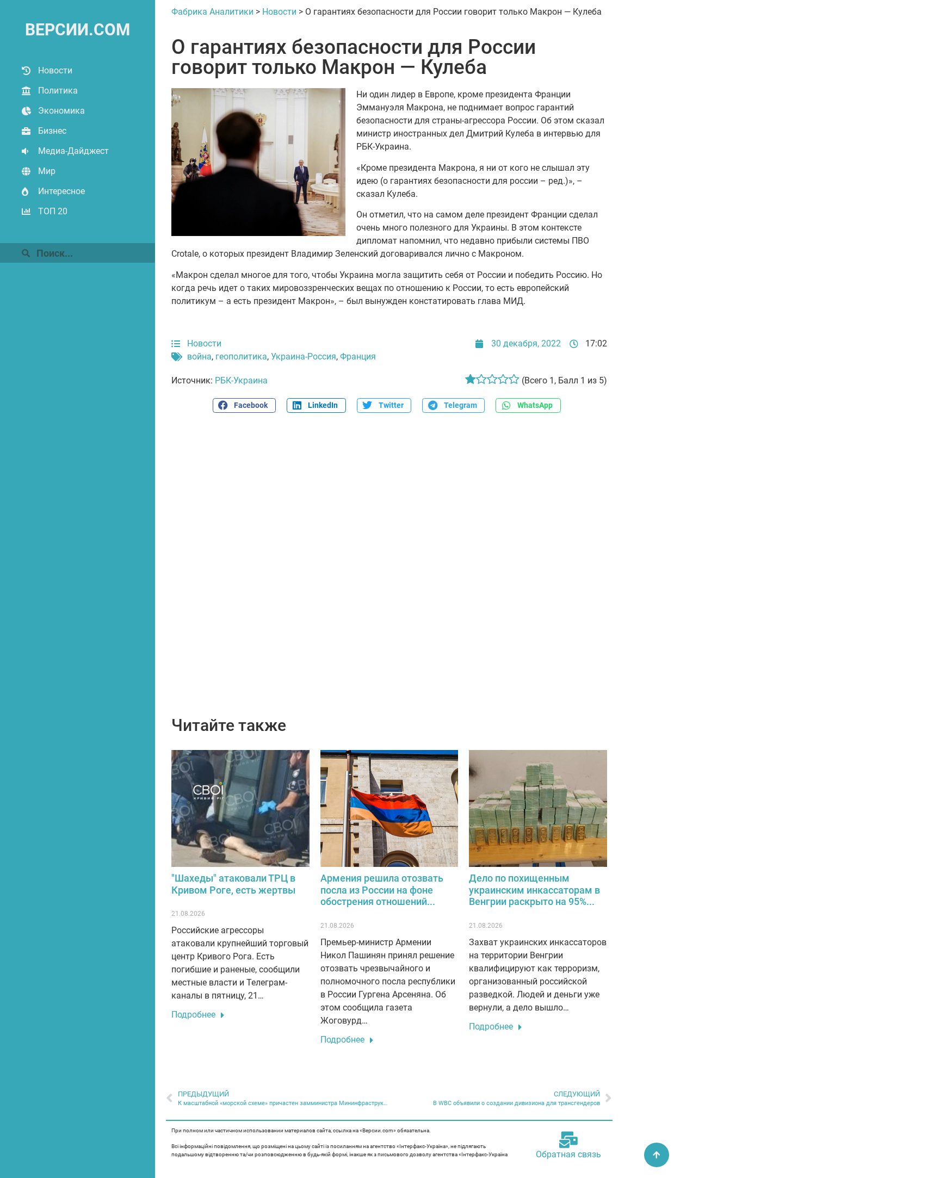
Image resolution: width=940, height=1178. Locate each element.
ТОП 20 (52, 211)
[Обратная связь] (568, 1140)
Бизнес (52, 131)
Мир (46, 171)
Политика (58, 90)
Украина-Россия (303, 356)
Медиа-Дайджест (73, 151)
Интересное (61, 191)
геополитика (241, 356)
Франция (358, 356)
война (199, 356)
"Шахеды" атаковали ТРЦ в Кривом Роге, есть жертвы (233, 884)
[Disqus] (389, 570)
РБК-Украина (241, 380)
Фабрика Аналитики (212, 12)
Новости (55, 70)
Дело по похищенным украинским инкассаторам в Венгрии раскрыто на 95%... (534, 889)
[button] (244, 405)
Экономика (61, 111)
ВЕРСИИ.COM (77, 29)
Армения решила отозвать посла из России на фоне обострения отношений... (381, 889)
